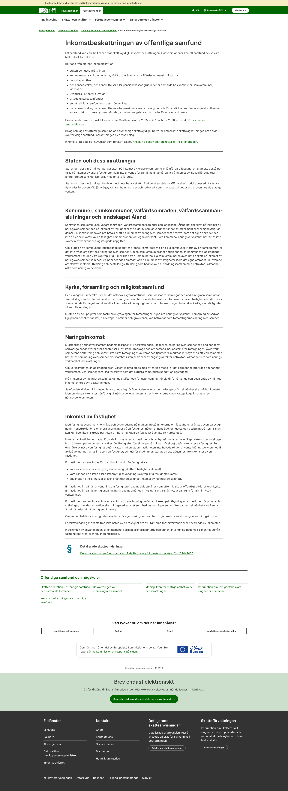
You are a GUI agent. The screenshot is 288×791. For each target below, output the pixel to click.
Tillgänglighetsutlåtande (123, 777)
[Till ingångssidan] (47, 10)
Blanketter (102, 751)
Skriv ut (147, 777)
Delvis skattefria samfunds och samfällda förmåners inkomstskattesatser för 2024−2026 (136, 553)
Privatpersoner (69, 10)
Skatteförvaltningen (214, 747)
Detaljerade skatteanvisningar (167, 748)
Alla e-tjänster (52, 744)
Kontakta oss (104, 736)
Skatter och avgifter (68, 30)
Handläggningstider (108, 758)
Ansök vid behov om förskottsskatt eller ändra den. (165, 141)
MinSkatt (49, 729)
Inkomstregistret (54, 762)
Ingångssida (48, 19)
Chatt (99, 729)
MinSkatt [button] (239, 10)
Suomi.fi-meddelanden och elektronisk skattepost (142, 699)
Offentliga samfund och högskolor (99, 30)
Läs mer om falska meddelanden (126, 3)
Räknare (49, 736)
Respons (98, 777)
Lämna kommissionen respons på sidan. (112, 651)
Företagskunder (92, 10)
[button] (76, 19)
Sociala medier (105, 744)
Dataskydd (82, 777)
